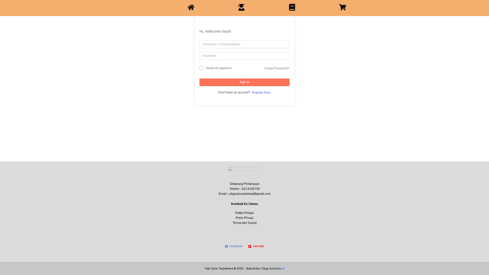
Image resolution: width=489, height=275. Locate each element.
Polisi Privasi (244, 217)
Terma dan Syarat (245, 222)
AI (283, 268)
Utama (253, 203)
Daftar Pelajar (244, 212)
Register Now (261, 92)
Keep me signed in (219, 68)
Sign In (244, 82)
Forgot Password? (277, 68)
